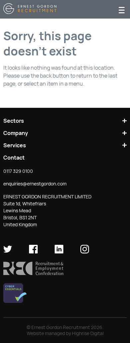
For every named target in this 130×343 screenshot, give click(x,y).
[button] (33, 273)
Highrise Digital (88, 333)
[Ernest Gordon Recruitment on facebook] (33, 252)
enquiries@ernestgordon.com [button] (35, 184)
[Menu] (122, 9)
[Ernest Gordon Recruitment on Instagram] (84, 252)
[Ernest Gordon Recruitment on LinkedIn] (59, 252)
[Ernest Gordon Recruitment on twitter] (7, 252)
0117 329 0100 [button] (18, 171)
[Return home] (29, 12)
